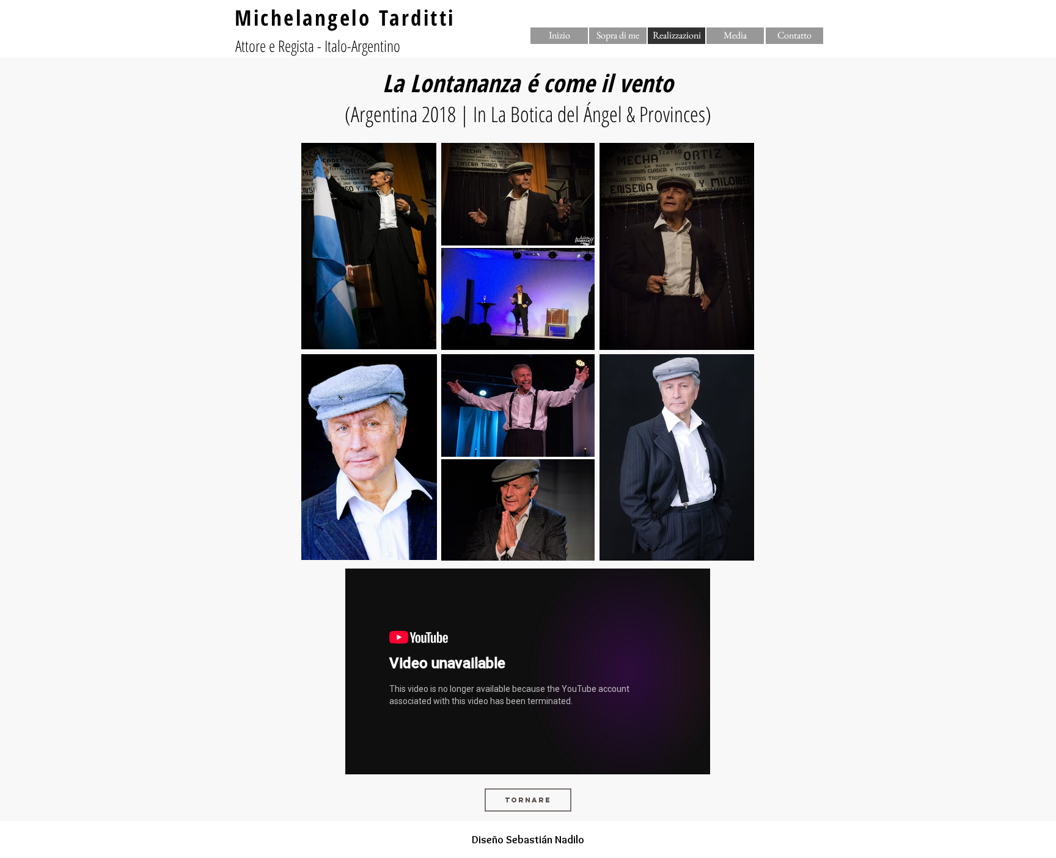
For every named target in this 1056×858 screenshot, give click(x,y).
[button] (676, 35)
